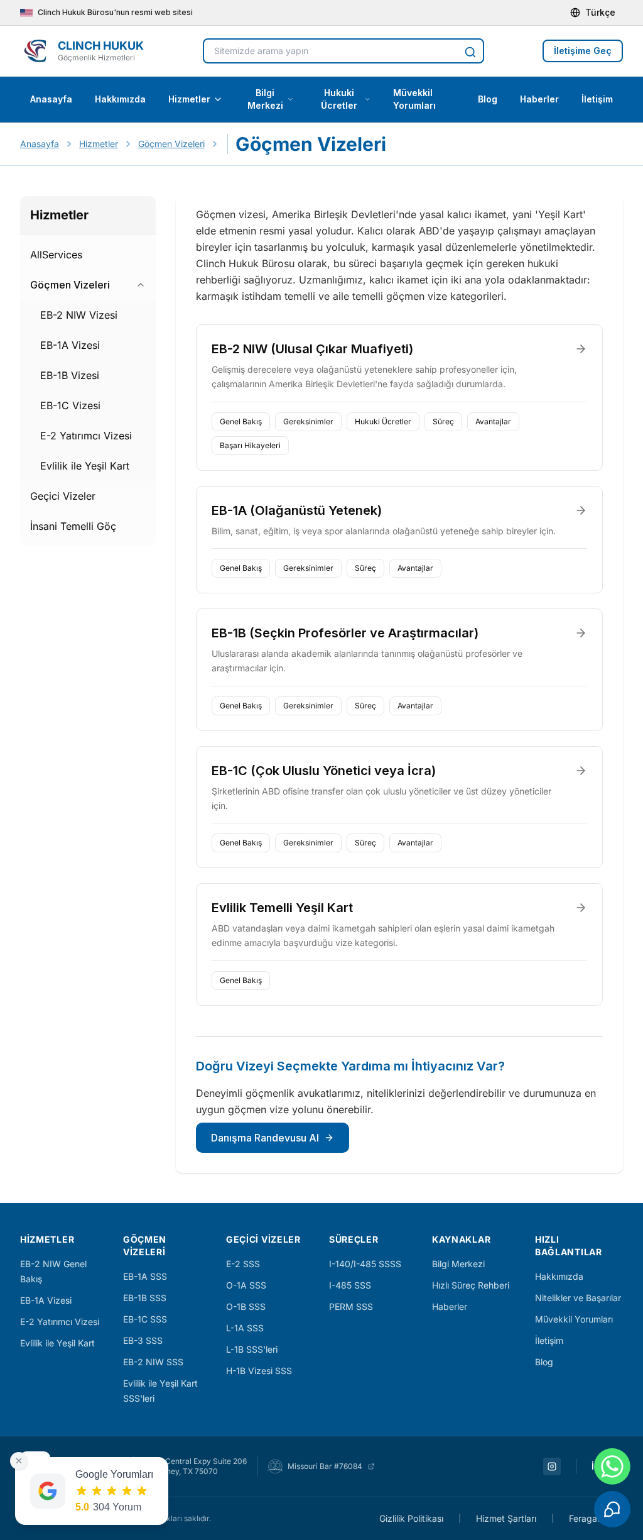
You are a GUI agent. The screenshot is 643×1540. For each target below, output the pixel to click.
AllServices (56, 254)
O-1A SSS (246, 1285)
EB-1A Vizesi (70, 345)
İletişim (597, 99)
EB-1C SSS (145, 1319)
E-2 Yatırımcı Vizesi (86, 435)
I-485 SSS (350, 1285)
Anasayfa (51, 99)
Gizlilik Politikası (411, 1518)
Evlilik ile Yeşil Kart (84, 465)
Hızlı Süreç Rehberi (470, 1285)
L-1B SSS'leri (252, 1349)
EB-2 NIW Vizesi (78, 315)
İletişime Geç (583, 50)
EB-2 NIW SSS (153, 1361)
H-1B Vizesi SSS (259, 1370)
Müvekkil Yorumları (414, 99)
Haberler (539, 99)
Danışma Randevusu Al (265, 1137)
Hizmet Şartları (506, 1518)
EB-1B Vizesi (69, 375)
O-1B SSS (246, 1306)
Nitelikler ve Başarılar (578, 1297)
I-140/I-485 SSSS (365, 1263)
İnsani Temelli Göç (73, 526)
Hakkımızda (120, 99)
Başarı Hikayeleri (250, 445)
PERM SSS (351, 1306)
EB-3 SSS (143, 1340)
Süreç (443, 421)
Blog (487, 99)
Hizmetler (189, 99)
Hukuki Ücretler (339, 99)
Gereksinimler (308, 421)
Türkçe (600, 12)
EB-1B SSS (144, 1297)
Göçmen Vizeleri (171, 143)
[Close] (19, 1461)
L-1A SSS (245, 1328)
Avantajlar (493, 421)
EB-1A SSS (145, 1276)
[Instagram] (552, 1466)
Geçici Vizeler (62, 496)
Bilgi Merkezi (265, 99)
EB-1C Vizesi (70, 405)
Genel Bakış (241, 421)
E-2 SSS (243, 1263)
